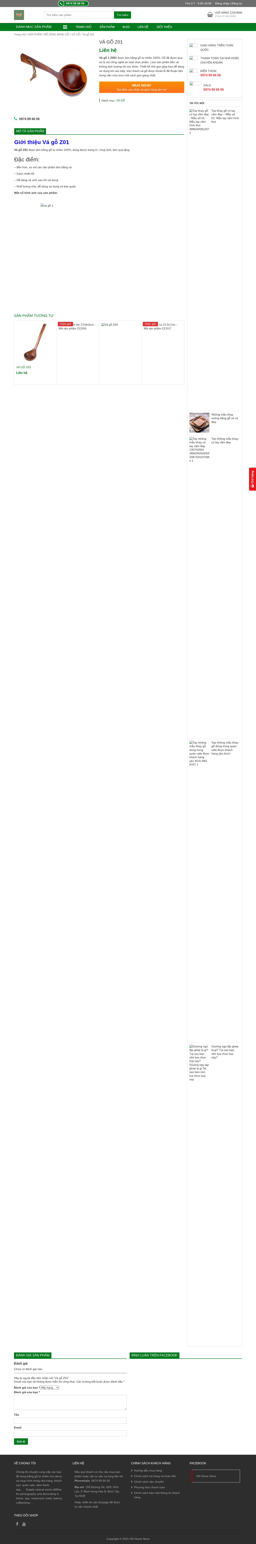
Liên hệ (143, 27)
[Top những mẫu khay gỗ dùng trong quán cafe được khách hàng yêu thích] (199, 890)
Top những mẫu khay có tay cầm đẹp (224, 440)
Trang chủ (84, 27)
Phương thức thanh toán (149, 1487)
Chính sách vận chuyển (149, 1481)
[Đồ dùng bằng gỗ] (19, 14)
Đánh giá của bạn (27, 1387)
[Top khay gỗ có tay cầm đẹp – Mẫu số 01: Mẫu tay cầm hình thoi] (199, 259)
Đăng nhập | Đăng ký (228, 3)
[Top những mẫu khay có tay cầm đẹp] (199, 587)
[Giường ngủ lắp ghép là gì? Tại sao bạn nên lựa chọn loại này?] (199, 1194)
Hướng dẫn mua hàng (148, 1470)
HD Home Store (206, 1476)
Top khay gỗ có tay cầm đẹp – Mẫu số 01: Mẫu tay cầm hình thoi (225, 116)
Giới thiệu (164, 27)
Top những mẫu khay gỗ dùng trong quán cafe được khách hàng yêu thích (224, 748)
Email (17, 1427)
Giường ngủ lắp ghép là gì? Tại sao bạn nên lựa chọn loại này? (224, 1052)
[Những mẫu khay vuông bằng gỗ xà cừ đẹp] (199, 423)
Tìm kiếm (122, 15)
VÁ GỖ (76, 34)
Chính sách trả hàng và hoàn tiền (155, 1476)
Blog (126, 27)
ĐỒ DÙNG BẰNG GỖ (56, 34)
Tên (16, 1414)
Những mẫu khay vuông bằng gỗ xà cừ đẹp (224, 418)
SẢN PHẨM (107, 27)
